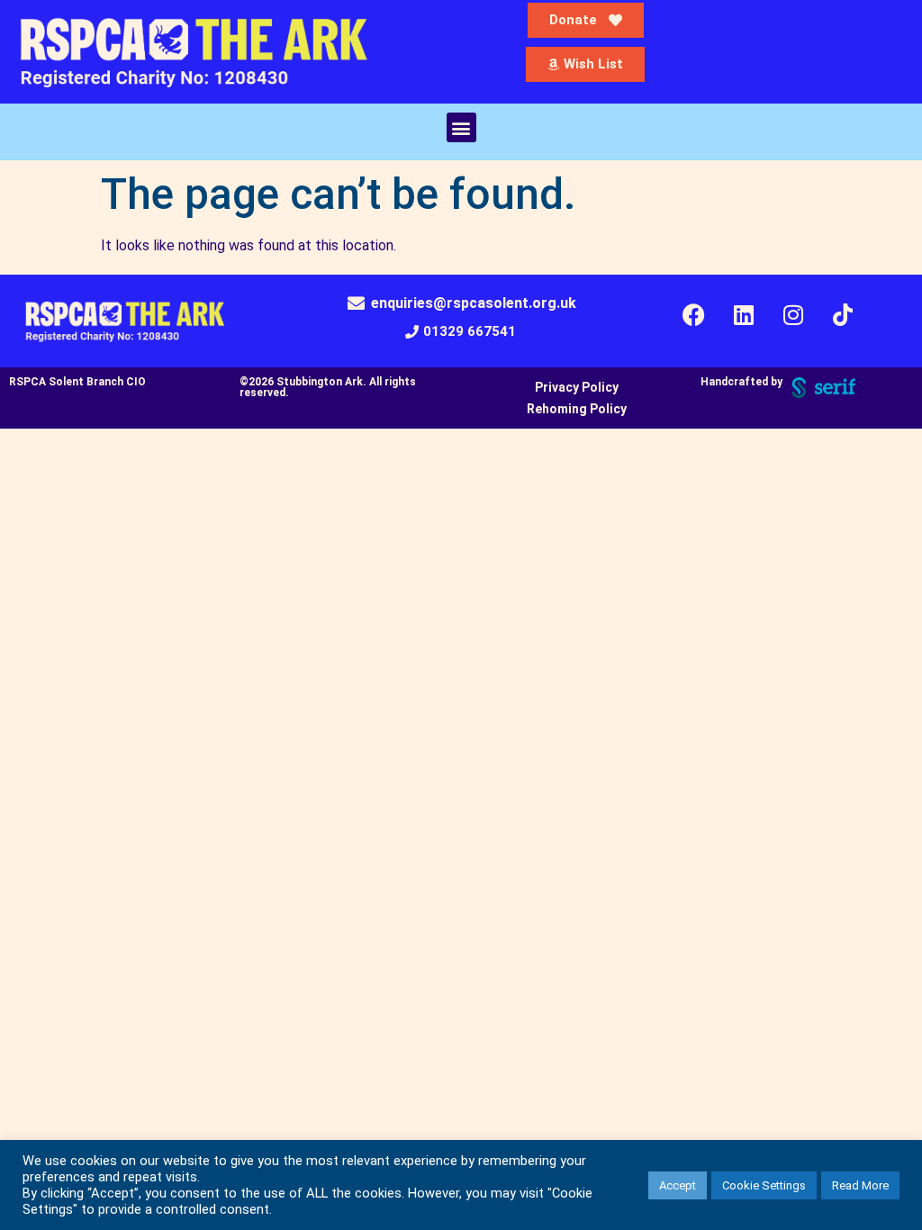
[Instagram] (793, 315)
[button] (461, 127)
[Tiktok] (842, 315)
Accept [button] (677, 1185)
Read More (860, 1185)
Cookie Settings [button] (764, 1185)
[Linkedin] (743, 315)
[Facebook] (694, 315)
